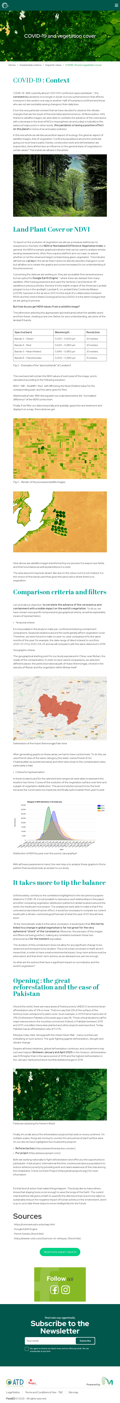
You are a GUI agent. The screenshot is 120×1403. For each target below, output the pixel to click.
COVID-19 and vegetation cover (83, 65)
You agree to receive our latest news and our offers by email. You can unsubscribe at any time (59, 1350)
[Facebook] (54, 1289)
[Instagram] (65, 1289)
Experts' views (53, 65)
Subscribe (85, 1340)
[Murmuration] (107, 1381)
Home (12, 65)
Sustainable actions (30, 65)
